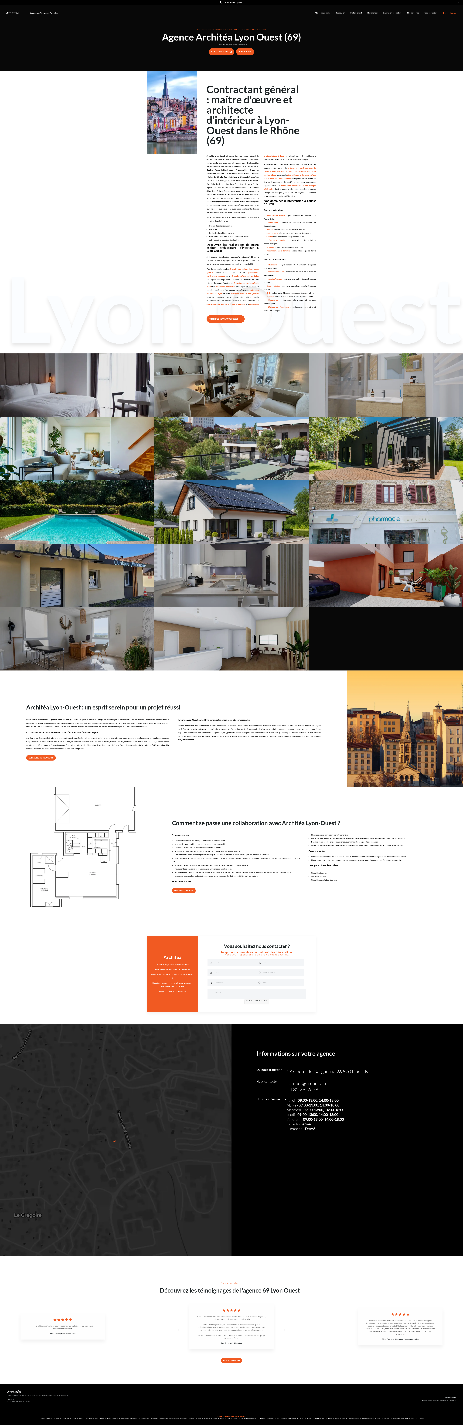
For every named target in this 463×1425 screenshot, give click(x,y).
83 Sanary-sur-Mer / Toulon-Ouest (399, 1418)
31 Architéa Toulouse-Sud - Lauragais (128, 1418)
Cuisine (269, 236)
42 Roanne (191, 1418)
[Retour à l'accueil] (12, 12)
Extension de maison (276, 215)
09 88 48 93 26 (11, 1399)
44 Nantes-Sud (206, 1418)
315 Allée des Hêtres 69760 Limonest (18, 1402)
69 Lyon (277, 1418)
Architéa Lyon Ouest (240, 44)
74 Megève (329, 1418)
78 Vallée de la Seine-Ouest (367, 1418)
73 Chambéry (308, 1418)
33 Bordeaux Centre (144, 1418)
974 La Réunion (420, 1418)
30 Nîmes (115, 1418)
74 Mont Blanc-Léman (319, 1418)
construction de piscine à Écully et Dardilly (226, 304)
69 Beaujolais (270, 1418)
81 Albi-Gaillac (385, 1418)
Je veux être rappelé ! (234, 2)
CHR (268, 293)
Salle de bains (272, 233)
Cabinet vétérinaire (275, 272)
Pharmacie (272, 265)
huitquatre (452, 1400)
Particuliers (341, 13)
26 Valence (108, 1418)
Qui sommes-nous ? (323, 13)
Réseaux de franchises (278, 307)
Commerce (273, 300)
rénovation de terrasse (225, 286)
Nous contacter (430, 13)
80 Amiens (378, 1418)
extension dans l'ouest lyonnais (245, 293)
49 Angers (221, 1418)
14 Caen (101, 1418)
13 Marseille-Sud (64, 1418)
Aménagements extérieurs (278, 251)
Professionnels (356, 13)
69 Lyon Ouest (292, 1418)
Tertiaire (270, 296)
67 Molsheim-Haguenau (250, 1418)
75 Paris (342, 1418)
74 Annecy (336, 1418)
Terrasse (270, 247)
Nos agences (372, 13)
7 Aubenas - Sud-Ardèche (46, 1418)
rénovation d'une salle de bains (245, 276)
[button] (179, 1330)
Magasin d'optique (274, 279)
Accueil (220, 44)
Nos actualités (413, 13)
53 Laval (227, 1418)
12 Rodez (56, 1418)
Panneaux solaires (277, 240)
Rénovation (273, 222)
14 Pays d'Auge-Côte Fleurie (91, 1418)
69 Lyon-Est (300, 1418)
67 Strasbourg (261, 1418)
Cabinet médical (273, 286)
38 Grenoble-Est (164, 1418)
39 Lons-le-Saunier (174, 1418)
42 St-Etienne (183, 1418)
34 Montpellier (154, 1418)
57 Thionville (234, 1418)
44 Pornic (198, 1418)
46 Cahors (214, 1418)
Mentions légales (450, 1397)
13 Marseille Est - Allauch (76, 1418)
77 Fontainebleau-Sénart (352, 1418)
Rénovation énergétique (392, 13)
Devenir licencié (449, 13)
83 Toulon (411, 1418)
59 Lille (241, 1418)
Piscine (269, 229)
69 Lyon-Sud (284, 1418)
